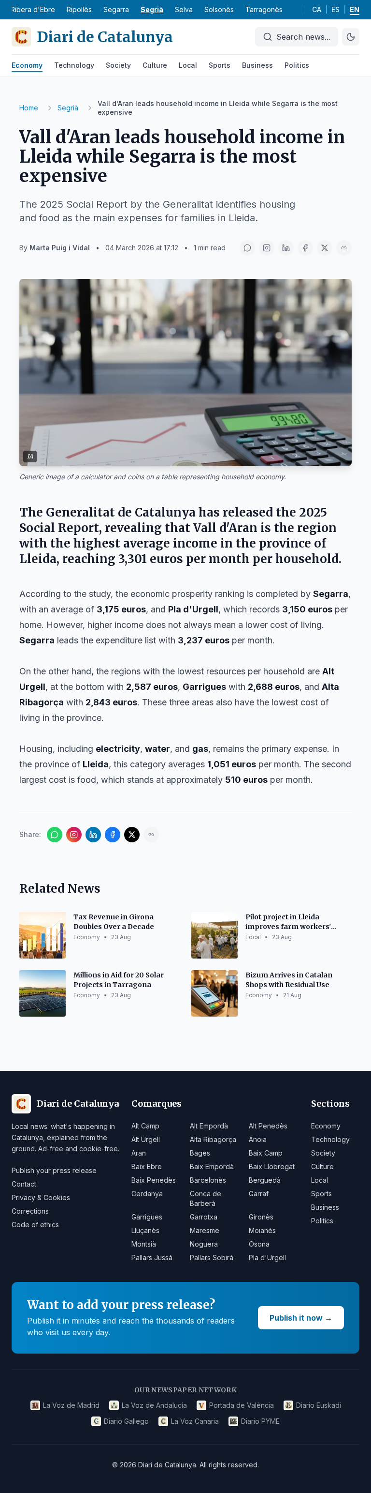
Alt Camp (145, 1126)
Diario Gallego (126, 1421)
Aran (138, 1153)
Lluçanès (145, 1230)
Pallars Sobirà (211, 1257)
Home (28, 108)
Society (118, 65)
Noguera (204, 1244)
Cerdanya (147, 1193)
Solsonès (219, 9)
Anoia (258, 1139)
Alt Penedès (268, 1126)
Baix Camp (266, 1153)
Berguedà (265, 1180)
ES (335, 9)
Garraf (259, 1193)
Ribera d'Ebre (33, 9)
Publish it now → (301, 1318)
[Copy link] (344, 248)
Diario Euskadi (318, 1405)
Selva (184, 9)
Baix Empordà (212, 1166)
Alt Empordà (209, 1126)
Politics (297, 65)
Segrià (152, 9)
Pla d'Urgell (267, 1257)
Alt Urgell (145, 1139)
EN (354, 9)
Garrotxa (203, 1217)
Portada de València (241, 1405)
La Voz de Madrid (71, 1405)
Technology (74, 65)
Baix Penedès (153, 1180)
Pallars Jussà (151, 1257)
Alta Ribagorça (213, 1139)
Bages (200, 1153)
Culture (155, 65)
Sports (219, 65)
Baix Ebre (146, 1166)
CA (316, 9)
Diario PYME (260, 1421)
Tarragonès (264, 9)
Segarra (116, 9)
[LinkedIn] (286, 248)
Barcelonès (208, 1180)
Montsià (143, 1244)
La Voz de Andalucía (154, 1405)
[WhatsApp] (247, 248)
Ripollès (79, 9)
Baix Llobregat (272, 1166)
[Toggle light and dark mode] (350, 37)
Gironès (261, 1217)
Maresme (204, 1230)
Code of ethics (35, 1224)
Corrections (30, 1211)
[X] (324, 248)
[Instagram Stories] (266, 248)
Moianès (262, 1230)
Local (188, 65)
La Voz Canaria (195, 1421)
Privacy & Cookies (41, 1197)
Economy (27, 65)
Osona (259, 1244)
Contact (24, 1184)
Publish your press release (54, 1170)
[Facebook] (305, 248)
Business (257, 65)
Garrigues (146, 1217)
